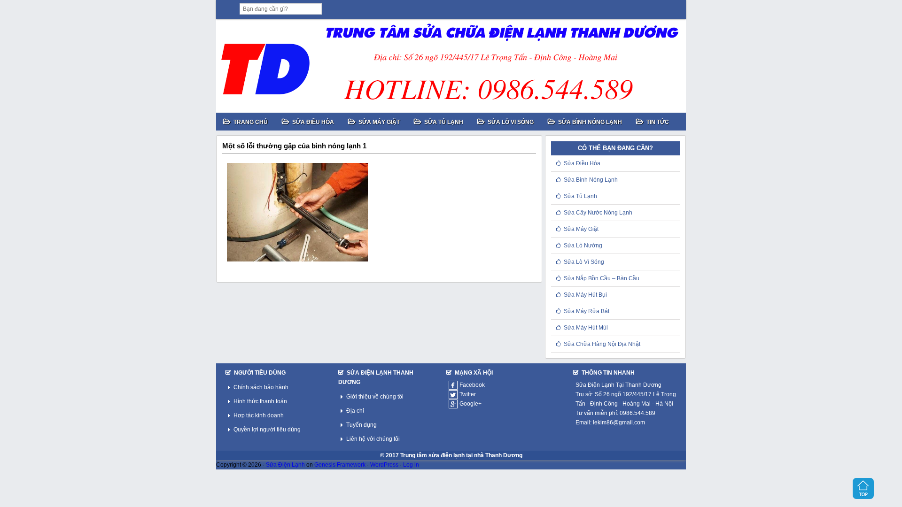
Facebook (472, 385)
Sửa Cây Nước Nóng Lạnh (598, 212)
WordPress (384, 464)
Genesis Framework (339, 464)
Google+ (470, 403)
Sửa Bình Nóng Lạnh (591, 180)
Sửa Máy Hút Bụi (585, 295)
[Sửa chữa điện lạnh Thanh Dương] (451, 66)
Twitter (467, 394)
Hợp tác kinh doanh (258, 415)
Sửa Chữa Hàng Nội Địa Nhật (602, 344)
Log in (411, 464)
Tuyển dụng (361, 425)
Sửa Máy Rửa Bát (586, 311)
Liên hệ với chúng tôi (373, 439)
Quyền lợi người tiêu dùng (267, 429)
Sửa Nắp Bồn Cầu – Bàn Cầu (601, 278)
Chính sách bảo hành (260, 387)
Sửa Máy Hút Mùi (586, 327)
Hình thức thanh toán (260, 401)
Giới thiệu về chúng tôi (375, 396)
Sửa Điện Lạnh (285, 464)
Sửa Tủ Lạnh (580, 196)
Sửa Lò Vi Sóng (584, 262)
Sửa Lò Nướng (583, 245)
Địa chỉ (355, 410)
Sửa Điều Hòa (582, 163)
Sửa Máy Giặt (581, 229)
